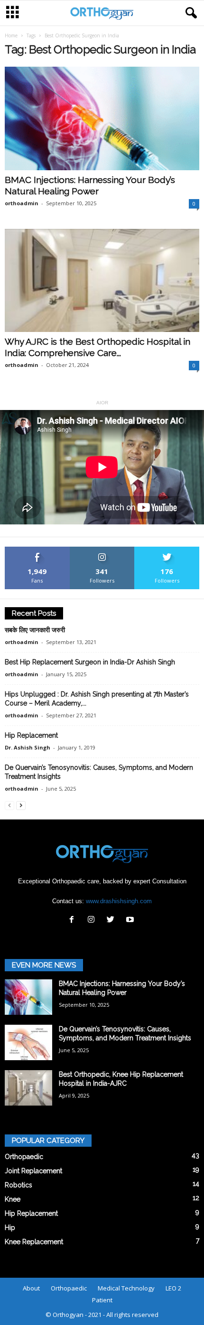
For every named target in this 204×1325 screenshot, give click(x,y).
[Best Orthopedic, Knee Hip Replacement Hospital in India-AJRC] (28, 1088)
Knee (12, 1199)
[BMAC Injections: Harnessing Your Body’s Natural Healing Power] (102, 118)
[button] (189, 13)
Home (11, 35)
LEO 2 (173, 1288)
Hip (10, 1227)
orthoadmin (21, 203)
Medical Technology (126, 1288)
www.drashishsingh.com (119, 901)
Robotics (18, 1185)
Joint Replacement (33, 1171)
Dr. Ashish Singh (27, 747)
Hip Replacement (31, 735)
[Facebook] (73, 920)
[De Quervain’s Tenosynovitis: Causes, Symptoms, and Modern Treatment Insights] (28, 1042)
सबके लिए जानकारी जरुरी (35, 630)
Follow (102, 550)
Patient (102, 1300)
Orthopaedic (24, 1156)
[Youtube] (131, 920)
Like (37, 550)
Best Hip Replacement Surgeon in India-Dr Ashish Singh (90, 662)
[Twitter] (112, 920)
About (31, 1288)
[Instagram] (93, 920)
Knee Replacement (34, 1242)
